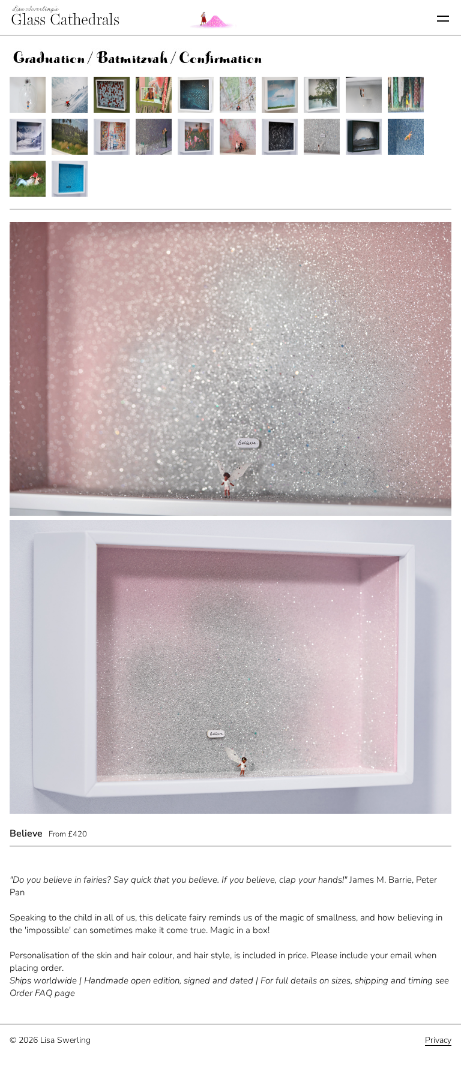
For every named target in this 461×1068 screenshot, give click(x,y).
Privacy (438, 1040)
